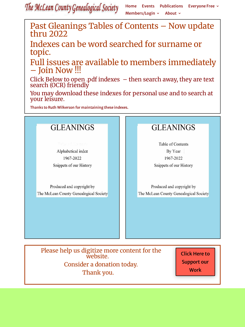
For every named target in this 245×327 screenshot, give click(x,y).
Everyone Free (201, 6)
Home (131, 6)
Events (148, 6)
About (171, 13)
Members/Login (140, 13)
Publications (171, 6)
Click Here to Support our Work (195, 262)
